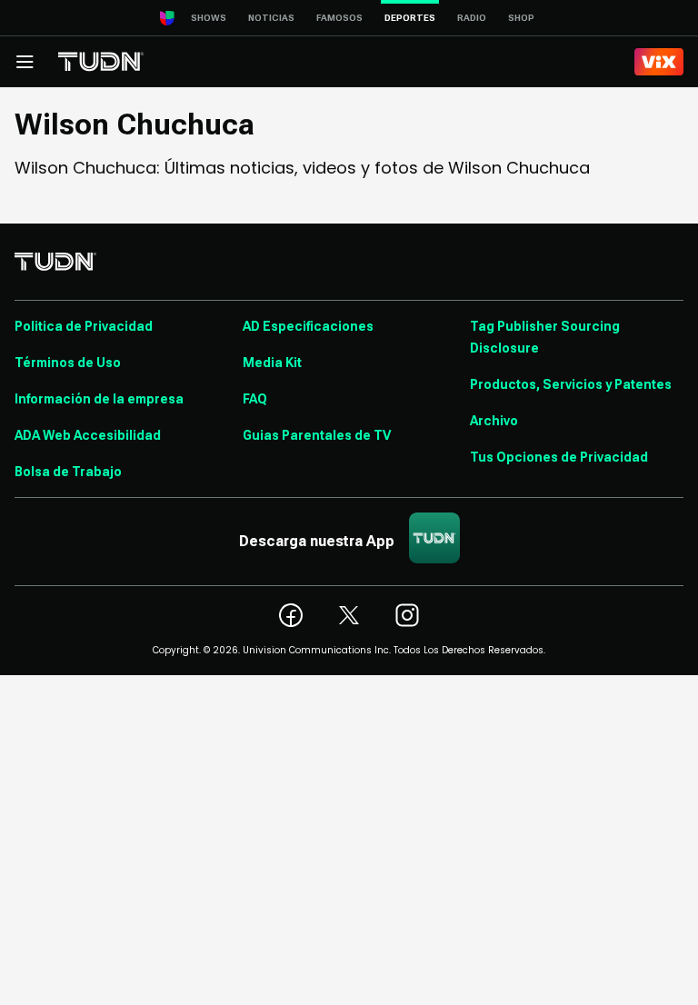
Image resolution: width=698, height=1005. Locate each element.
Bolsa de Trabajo (68, 471)
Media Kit (272, 362)
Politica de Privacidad (84, 326)
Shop (521, 18)
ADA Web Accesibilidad (88, 435)
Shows (208, 18)
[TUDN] (101, 61)
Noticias (271, 18)
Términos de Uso (68, 362)
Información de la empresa (99, 399)
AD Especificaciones (308, 326)
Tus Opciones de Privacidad (559, 457)
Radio (471, 18)
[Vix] (658, 61)
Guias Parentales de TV (317, 435)
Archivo (494, 420)
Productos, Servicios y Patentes (571, 384)
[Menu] (24, 61)
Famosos (339, 18)
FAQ (255, 399)
